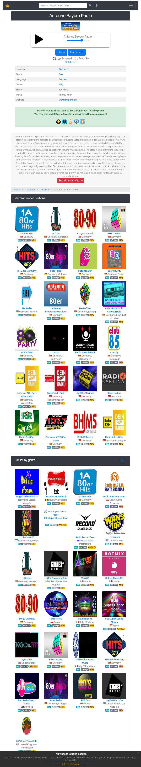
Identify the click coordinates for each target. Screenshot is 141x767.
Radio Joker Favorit (85, 352)
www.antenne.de (68, 99)
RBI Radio (27, 308)
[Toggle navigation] (131, 5)
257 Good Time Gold (26, 741)
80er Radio (56, 271)
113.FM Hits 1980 (114, 700)
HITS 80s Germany (26, 271)
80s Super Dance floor (56, 518)
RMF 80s (85, 700)
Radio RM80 (56, 618)
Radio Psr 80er (26, 437)
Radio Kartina (114, 393)
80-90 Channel (85, 233)
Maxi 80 (85, 578)
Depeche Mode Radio (56, 496)
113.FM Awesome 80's (56, 578)
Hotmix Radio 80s (114, 578)
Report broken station (70, 180)
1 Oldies (56, 233)
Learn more (73, 764)
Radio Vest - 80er (56, 393)
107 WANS (114, 537)
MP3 (61, 84)
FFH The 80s (114, 233)
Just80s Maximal (85, 393)
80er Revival (114, 271)
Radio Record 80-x (85, 537)
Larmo (55, 352)
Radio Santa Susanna (114, 496)
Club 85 (114, 352)
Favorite (75, 52)
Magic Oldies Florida (26, 496)
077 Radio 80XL (27, 537)
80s (61, 74)
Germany (64, 69)
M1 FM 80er (27, 352)
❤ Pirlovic (70, 62)
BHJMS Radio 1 (85, 437)
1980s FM (27, 659)
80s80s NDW (85, 271)
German (63, 79)
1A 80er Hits (26, 233)
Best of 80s (85, 308)
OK (63, 764)
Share (61, 52)
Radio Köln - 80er (114, 437)
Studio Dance (85, 618)
